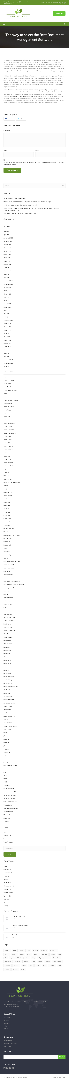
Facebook (10, 119)
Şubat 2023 (7, 300)
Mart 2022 (7, 337)
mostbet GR (7, 673)
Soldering (7, 965)
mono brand (7, 650)
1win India (7, 397)
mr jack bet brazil (9, 700)
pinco (5, 733)
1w (5, 377)
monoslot (6, 667)
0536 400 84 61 (14, 1007)
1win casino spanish (10, 390)
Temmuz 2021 (8, 363)
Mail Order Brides (9, 627)
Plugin (40, 958)
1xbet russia (7, 459)
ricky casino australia (10, 765)
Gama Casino (8, 604)
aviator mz (7, 509)
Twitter (22, 119)
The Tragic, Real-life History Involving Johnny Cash (20, 214)
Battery (6, 866)
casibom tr (7, 551)
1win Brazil (7, 387)
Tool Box (51, 965)
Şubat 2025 (7, 251)
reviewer (6, 762)
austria (6, 486)
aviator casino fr (9, 499)
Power (47, 958)
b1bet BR (7, 515)
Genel (5, 611)
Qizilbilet (6, 749)
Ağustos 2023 (8, 281)
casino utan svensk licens (12, 581)
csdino (6, 594)
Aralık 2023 (7, 268)
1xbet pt (6, 453)
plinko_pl (6, 746)
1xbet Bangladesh (9, 423)
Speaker (6, 896)
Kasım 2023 (7, 271)
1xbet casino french (10, 433)
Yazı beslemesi (8, 835)
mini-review (7, 640)
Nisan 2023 (7, 294)
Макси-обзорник (9, 815)
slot (5, 772)
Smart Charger (57, 962)
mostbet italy (8, 680)
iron (59, 954)
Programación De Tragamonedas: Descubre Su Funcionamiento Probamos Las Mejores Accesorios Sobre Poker (31, 209)
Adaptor (7, 950)
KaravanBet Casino (10, 617)
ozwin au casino (9, 713)
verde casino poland (10, 798)
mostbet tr (7, 693)
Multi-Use (19, 958)
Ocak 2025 (7, 254)
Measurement (8, 886)
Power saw (8, 962)
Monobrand (7, 657)
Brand (5, 548)
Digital (22, 954)
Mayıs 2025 (7, 248)
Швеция (6, 821)
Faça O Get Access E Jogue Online (15, 198)
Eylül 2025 (7, 235)
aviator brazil (8, 492)
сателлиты (7, 818)
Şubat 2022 (7, 340)
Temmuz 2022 (8, 323)
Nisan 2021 (7, 366)
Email (37, 150)
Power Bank (56, 958)
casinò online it (8, 574)
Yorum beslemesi (9, 839)
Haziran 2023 (8, 287)
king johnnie (7, 624)
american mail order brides (12, 482)
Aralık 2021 (7, 346)
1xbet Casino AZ (9, 426)
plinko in (6, 739)
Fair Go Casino (8, 597)
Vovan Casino (8, 805)
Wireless (15, 969)
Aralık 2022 (7, 307)
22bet (5, 469)
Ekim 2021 (7, 353)
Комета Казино (8, 811)
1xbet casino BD (9, 430)
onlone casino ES (9, 709)
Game (5, 607)
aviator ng (7, 512)
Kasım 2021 (7, 350)
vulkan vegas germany (11, 808)
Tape (30, 965)
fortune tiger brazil (9, 601)
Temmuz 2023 (8, 284)
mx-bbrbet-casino (9, 703)
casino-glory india (9, 588)
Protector (17, 962)
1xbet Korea (8, 440)
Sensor (48, 962)
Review (6, 756)
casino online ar (8, 571)
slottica (6, 782)
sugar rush (7, 785)
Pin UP (6, 719)
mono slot (7, 653)
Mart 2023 (7, 297)
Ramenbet (7, 752)
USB (5, 902)
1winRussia (7, 410)
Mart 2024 (7, 258)
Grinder (53, 954)
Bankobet (7, 522)
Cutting (14, 954)
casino (6, 558)
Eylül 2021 (7, 356)
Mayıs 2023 (7, 291)
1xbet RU (7, 456)
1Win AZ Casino (9, 380)
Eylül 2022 (7, 317)
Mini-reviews (8, 644)
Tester (38, 965)
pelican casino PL (9, 716)
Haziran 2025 (8, 244)
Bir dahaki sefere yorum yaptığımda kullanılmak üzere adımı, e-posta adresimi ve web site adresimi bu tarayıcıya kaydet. (34, 163)
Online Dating (8, 706)
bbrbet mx (7, 532)
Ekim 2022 (7, 314)
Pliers (27, 958)
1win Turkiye (8, 403)
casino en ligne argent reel (12, 561)
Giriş (5, 832)
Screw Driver (8, 892)
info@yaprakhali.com (13, 1004)
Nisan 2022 (7, 333)
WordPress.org (8, 842)
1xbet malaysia (8, 446)
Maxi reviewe (8, 637)
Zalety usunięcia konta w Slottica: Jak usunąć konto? (20, 205)
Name (5, 150)
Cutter (7, 954)
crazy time (7, 591)
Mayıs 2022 (7, 330)
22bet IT (6, 476)
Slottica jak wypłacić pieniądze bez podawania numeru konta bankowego (27, 202)
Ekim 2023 (7, 274)
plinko (5, 736)
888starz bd (8, 479)
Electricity (7, 883)
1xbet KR (7, 443)
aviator (6, 489)
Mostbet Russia (9, 690)
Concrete (44, 950)
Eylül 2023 (7, 277)
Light (11, 958)
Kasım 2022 (7, 310)
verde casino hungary (10, 795)
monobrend (7, 660)
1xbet (5, 413)
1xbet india (7, 436)
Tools (59, 965)
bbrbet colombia (9, 528)
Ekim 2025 (7, 231)
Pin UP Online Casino (10, 726)
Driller (5, 876)
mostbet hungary (9, 676)
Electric (36, 954)
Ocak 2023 (7, 304)
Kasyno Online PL (9, 621)
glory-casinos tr (8, 614)
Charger (6, 869)
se (4, 769)
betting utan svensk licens (12, 535)
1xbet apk (7, 416)
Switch (24, 965)
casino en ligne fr (9, 565)
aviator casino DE (9, 495)
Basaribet (7, 525)
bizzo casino (8, 538)
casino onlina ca (9, 568)
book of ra (7, 542)
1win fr (6, 393)
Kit (5, 958)
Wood (22, 969)
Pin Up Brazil (8, 723)
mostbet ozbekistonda (11, 686)
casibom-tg (7, 555)
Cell (29, 950)
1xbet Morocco (8, 449)
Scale (33, 962)
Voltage (6, 906)
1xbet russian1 (8, 466)
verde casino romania (10, 802)
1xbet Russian (8, 462)
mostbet (6, 670)
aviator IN (7, 502)
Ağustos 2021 (8, 360)
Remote (6, 889)
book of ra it (7, 545)
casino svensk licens (10, 578)
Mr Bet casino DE (9, 696)
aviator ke (7, 505)
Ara (9, 854)
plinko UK (7, 742)
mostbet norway (9, 683)
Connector (7, 873)
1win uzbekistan (9, 407)
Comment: (7, 130)
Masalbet (7, 634)
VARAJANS (62, 1077)
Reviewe (6, 759)
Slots (5, 775)
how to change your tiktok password (21, 96)
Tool (5, 899)
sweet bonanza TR (10, 792)
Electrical (6, 879)
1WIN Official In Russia (11, 400)
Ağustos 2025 (8, 238)
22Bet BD (7, 472)
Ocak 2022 (7, 343)
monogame (7, 663)
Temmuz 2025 (8, 241)
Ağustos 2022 (8, 320)
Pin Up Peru (7, 729)
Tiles (44, 965)
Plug (33, 958)
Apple (14, 950)
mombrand (7, 647)
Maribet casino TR (9, 630)
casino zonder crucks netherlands (14, 584)
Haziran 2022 (8, 327)
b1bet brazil (7, 519)
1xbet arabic (8, 420)
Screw (40, 962)
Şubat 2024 (7, 261)
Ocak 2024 (7, 264)
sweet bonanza (9, 788)
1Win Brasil (7, 383)
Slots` (5, 779)
